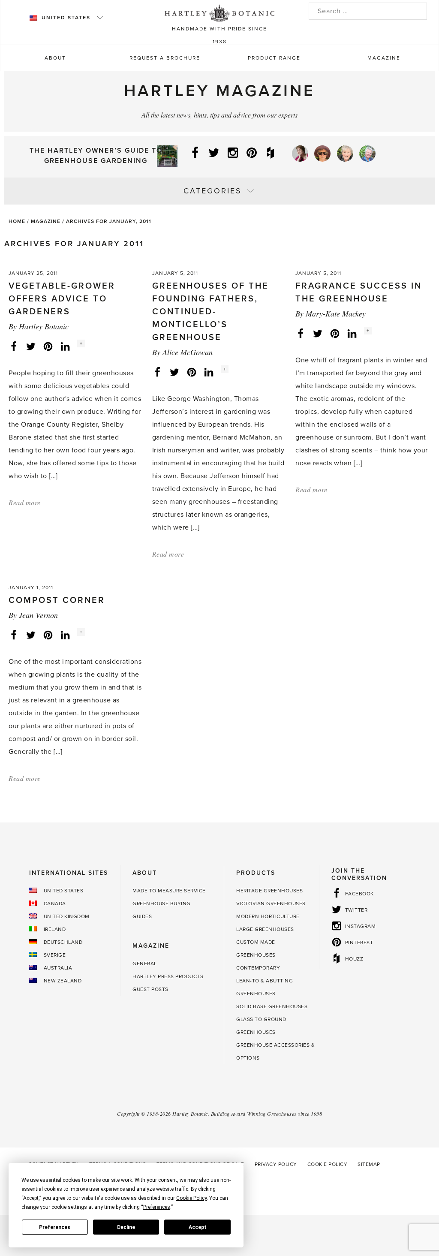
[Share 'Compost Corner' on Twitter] (31, 635)
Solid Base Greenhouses (271, 1006)
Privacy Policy (276, 1164)
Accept (198, 1227)
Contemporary (258, 968)
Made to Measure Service (169, 891)
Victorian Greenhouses (271, 904)
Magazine (383, 58)
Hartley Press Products (167, 976)
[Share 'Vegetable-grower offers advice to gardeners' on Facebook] (14, 346)
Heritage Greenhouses (269, 891)
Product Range (274, 58)
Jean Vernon (38, 615)
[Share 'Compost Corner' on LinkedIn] (65, 635)
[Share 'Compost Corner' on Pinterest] (48, 635)
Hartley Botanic (44, 326)
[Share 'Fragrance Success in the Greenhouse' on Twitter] (318, 333)
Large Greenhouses (265, 929)
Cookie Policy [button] (191, 1198)
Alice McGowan (187, 352)
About (55, 58)
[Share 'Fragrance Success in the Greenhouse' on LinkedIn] (352, 333)
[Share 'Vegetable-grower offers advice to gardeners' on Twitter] (31, 346)
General (144, 964)
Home (17, 221)
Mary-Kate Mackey (336, 313)
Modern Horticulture (268, 916)
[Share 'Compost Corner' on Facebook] (14, 635)
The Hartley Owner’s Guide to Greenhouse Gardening (96, 155)
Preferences (54, 1227)
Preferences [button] (156, 1207)
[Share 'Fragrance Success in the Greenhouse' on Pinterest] (335, 333)
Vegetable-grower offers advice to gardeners (62, 299)
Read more (25, 502)
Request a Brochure (164, 58)
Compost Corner (57, 600)
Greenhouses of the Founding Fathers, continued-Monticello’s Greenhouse (210, 312)
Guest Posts (150, 989)
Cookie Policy (327, 1164)
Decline (126, 1227)
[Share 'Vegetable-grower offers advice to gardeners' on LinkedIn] (65, 346)
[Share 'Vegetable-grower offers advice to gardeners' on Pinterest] (48, 346)
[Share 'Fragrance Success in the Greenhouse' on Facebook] (300, 333)
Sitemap (369, 1164)
